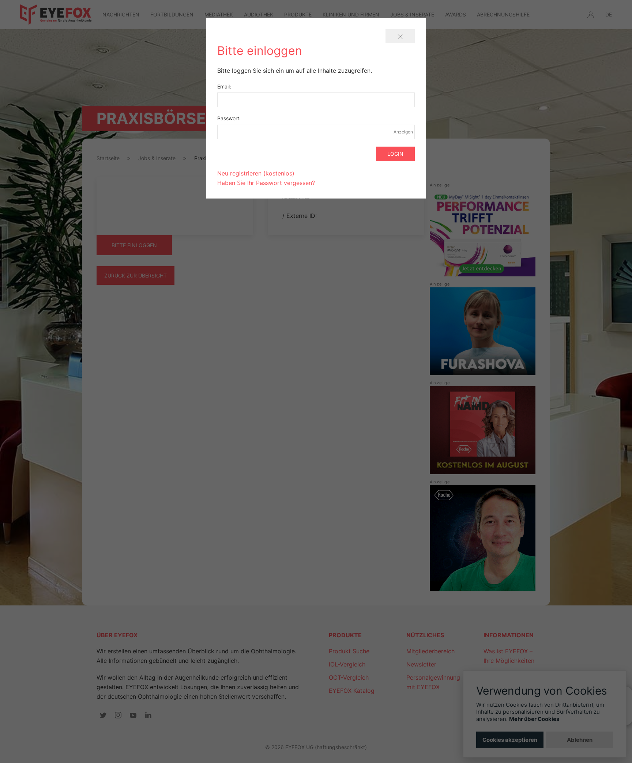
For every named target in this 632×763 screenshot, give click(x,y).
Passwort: (229, 118)
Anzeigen (403, 132)
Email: (224, 86)
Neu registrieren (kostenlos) (255, 173)
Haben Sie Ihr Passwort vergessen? (266, 182)
